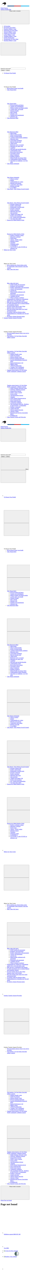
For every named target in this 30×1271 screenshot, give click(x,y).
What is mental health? (16, 134)
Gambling (12, 147)
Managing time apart (15, 211)
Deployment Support (15, 401)
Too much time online (15, 218)
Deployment (13, 238)
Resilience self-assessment (16, 286)
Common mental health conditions (19, 137)
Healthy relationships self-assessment (19, 287)
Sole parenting (14, 213)
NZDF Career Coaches (16, 392)
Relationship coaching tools (17, 207)
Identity (12, 180)
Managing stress (14, 139)
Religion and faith (14, 186)
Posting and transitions (16, 215)
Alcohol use (13, 290)
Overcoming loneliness (16, 140)
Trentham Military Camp (10, 36)
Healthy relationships (15, 205)
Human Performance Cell (16, 363)
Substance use (13, 116)
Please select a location (15, 11)
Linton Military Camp (9, 34)
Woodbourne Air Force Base (11, 39)
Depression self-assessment (17, 294)
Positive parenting (14, 210)
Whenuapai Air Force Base (11, 30)
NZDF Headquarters (9, 37)
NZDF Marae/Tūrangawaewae (18, 398)
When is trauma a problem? (17, 297)
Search (3, 70)
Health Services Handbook (17, 368)
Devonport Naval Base (9, 27)
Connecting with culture (16, 184)
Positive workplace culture (17, 235)
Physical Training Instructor (17, 358)
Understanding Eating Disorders (18, 159)
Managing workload (15, 237)
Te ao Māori (13, 187)
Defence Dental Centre (16, 357)
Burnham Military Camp (10, 40)
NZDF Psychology (15, 355)
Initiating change (14, 241)
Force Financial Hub (15, 399)
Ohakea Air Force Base (10, 33)
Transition (12, 242)
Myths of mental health (16, 136)
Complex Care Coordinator (17, 367)
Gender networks (14, 408)
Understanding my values (16, 181)
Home (2, 1200)
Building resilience (15, 156)
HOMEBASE (13, 415)
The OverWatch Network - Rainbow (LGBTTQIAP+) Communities (19, 404)
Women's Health (14, 110)
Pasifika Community (15, 407)
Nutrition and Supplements (17, 115)
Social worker (13, 394)
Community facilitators (16, 402)
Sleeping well (13, 113)
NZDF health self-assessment (17, 284)
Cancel (7, 70)
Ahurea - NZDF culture (16, 239)
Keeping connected (15, 208)
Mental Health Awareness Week (18, 158)
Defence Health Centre (16, 354)
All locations (7, 26)
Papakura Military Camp (10, 29)
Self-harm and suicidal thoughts (18, 149)
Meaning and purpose (15, 183)
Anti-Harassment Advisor (16, 395)
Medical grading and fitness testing (19, 108)
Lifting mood (13, 143)
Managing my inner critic (16, 146)
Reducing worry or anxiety (17, 145)
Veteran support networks (16, 410)
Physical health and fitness (17, 105)
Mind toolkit (13, 133)
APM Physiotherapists (16, 365)
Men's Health (13, 112)
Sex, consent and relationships (17, 217)
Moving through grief (15, 142)
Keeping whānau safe (15, 204)
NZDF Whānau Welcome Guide (18, 388)
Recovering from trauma (16, 152)
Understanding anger (15, 150)
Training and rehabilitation (17, 106)
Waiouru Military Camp (10, 32)
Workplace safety (14, 244)
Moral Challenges (14, 155)
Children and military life (16, 214)
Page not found (8, 1200)
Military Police (14, 364)
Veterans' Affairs (14, 411)
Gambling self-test (14, 296)
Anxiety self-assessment (16, 289)
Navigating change (15, 153)
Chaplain (12, 397)
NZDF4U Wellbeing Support (17, 389)
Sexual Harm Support (15, 391)
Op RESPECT (14, 245)
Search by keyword (5, 68)
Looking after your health (16, 109)
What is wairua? (14, 179)
